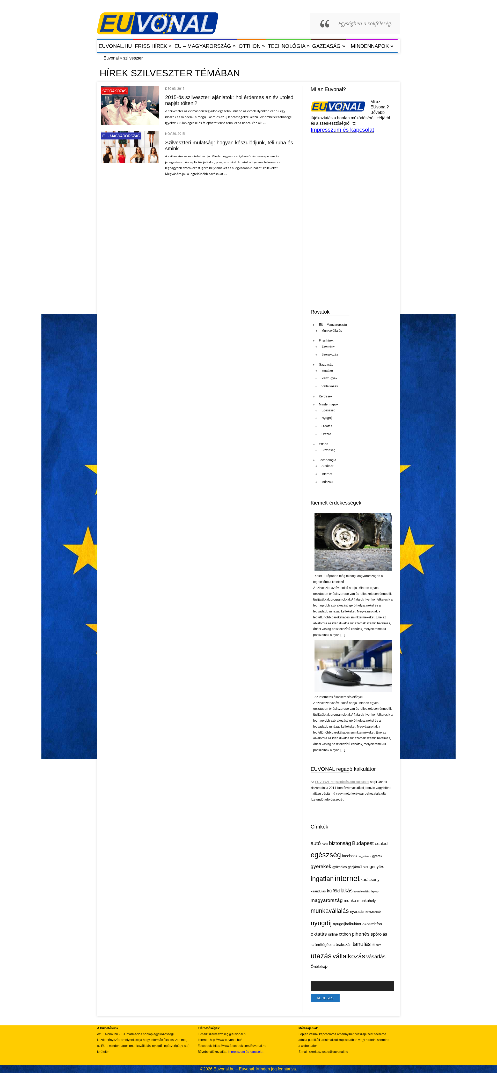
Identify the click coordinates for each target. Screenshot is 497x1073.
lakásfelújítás (362, 891)
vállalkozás (349, 956)
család (381, 843)
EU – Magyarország (205, 46)
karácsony (370, 879)
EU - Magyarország (121, 136)
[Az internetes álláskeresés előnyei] (353, 691)
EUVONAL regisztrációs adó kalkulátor (342, 782)
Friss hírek (153, 46)
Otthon (252, 46)
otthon (345, 934)
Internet (326, 474)
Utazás (326, 434)
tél (373, 945)
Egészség (328, 410)
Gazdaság (328, 46)
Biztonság (328, 450)
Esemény (328, 346)
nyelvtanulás (373, 911)
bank (325, 844)
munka (350, 900)
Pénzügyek (329, 378)
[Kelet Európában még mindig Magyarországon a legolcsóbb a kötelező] (353, 570)
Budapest (363, 843)
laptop (374, 891)
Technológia (289, 46)
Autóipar (327, 466)
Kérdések (325, 396)
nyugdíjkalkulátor (347, 924)
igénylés (376, 866)
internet (347, 878)
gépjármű (355, 867)
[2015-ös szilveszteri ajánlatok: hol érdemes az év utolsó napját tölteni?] (130, 123)
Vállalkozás (329, 386)
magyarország (327, 900)
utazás (321, 956)
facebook (349, 856)
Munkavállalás (331, 330)
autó (316, 843)
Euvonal (111, 58)
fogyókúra (365, 856)
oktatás (319, 934)
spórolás (379, 934)
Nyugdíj (326, 418)
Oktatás (326, 426)
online (333, 934)
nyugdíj (321, 923)
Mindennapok (372, 46)
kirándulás (318, 891)
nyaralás (357, 911)
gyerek (377, 856)
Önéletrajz (319, 967)
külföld (333, 891)
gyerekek (321, 866)
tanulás (362, 944)
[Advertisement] (349, 263)
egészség (326, 855)
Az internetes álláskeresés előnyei (339, 697)
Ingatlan (327, 370)
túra (378, 944)
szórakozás (342, 945)
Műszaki (327, 482)
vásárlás (375, 956)
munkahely (366, 901)
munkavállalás (330, 910)
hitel (365, 867)
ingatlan (322, 878)
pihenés (361, 934)
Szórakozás (114, 91)
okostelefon (372, 924)
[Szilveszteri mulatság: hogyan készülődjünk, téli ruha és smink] (130, 162)
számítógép (321, 945)
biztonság (340, 843)
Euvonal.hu (115, 46)
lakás (347, 890)
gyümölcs (339, 867)
